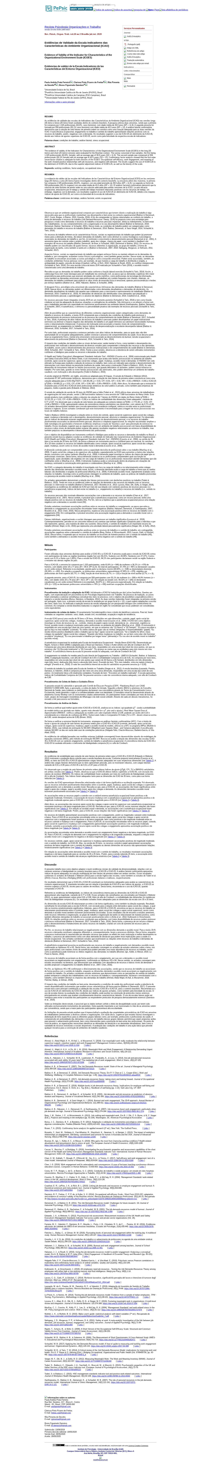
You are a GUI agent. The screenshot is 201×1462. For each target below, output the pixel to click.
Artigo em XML (133, 48)
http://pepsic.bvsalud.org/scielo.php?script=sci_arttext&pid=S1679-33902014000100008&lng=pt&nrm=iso (92, 1199)
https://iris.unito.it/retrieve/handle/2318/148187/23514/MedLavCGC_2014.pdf (77, 1282)
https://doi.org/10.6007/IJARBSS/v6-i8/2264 (63, 1054)
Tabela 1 (149, 760)
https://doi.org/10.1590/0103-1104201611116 (91, 1241)
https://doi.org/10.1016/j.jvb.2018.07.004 (120, 1303)
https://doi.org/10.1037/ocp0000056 (89, 1081)
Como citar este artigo (136, 54)
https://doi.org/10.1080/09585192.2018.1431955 (86, 1154)
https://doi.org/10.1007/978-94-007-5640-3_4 (67, 1354)
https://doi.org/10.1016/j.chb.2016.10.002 (116, 1167)
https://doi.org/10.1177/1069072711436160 (93, 1361)
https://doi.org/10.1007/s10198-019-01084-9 (63, 1145)
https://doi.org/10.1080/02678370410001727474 (122, 1310)
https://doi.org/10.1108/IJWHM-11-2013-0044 (111, 1376)
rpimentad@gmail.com (60, 1419)
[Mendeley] (125, 78)
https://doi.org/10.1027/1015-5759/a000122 (63, 1370)
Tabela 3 (93, 791)
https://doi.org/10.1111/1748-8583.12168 (114, 1235)
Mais (129, 78)
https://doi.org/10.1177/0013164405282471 (117, 1340)
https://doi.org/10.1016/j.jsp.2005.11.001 (85, 1248)
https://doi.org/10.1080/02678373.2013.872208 (64, 1062)
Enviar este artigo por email (138, 63)
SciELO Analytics (134, 37)
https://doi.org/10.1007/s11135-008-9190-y (62, 1265)
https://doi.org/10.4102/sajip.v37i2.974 (89, 1205)
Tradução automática (135, 60)
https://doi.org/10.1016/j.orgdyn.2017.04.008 (110, 1346)
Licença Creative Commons (138, 1446)
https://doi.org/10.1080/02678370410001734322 (65, 1182)
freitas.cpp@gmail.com (61, 1413)
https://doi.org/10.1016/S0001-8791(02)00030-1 (125, 1096)
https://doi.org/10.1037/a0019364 (59, 1190)
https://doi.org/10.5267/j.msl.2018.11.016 (62, 1045)
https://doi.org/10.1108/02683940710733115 (75, 1069)
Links (87, 1045)
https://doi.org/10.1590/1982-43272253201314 (120, 1124)
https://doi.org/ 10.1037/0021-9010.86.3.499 (93, 1211)
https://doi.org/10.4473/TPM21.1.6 (123, 1297)
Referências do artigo (135, 51)
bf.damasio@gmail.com (61, 1425)
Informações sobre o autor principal (60, 102)
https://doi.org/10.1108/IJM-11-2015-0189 (116, 1160)
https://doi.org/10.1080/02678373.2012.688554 (64, 1220)
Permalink (131, 86)
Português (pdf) (134, 44)
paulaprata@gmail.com (61, 1406)
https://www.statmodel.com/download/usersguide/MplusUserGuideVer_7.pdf (77, 1316)
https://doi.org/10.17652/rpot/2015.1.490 (124, 1173)
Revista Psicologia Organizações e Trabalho (73, 26)
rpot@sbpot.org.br (100, 1460)
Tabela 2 (83, 791)
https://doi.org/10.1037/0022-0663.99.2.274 (125, 1111)
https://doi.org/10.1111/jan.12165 (82, 1137)
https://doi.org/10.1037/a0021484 (59, 1325)
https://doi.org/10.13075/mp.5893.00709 (61, 1273)
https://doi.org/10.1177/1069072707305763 (63, 1333)
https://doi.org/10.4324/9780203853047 (61, 1256)
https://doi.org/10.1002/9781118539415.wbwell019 (119, 1075)
